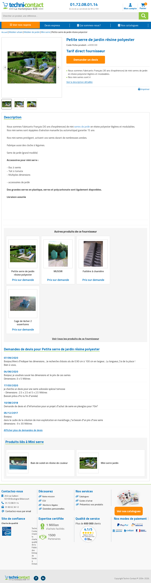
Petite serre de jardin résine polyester (22, 272)
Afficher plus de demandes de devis (23, 430)
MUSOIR (58, 271)
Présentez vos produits (91, 504)
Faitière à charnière (93, 271)
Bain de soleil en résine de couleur (49, 463)
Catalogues (84, 496)
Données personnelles (53, 508)
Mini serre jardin (109, 463)
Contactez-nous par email (18, 511)
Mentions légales (50, 504)
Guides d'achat (85, 500)
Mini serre (45, 32)
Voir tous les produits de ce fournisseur (75, 339)
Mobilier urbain (16, 32)
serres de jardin (82, 127)
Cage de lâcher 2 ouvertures (23, 322)
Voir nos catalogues (129, 511)
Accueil (4, 32)
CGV (44, 500)
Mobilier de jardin (32, 32)
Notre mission (48, 496)
